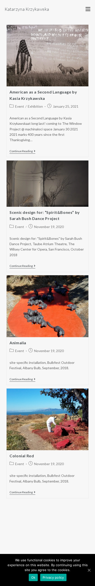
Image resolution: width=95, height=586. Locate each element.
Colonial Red (22, 455)
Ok (33, 577)
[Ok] (88, 570)
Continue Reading (21, 151)
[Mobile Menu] (88, 9)
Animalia (18, 342)
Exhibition (35, 106)
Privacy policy (53, 577)
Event (19, 106)
